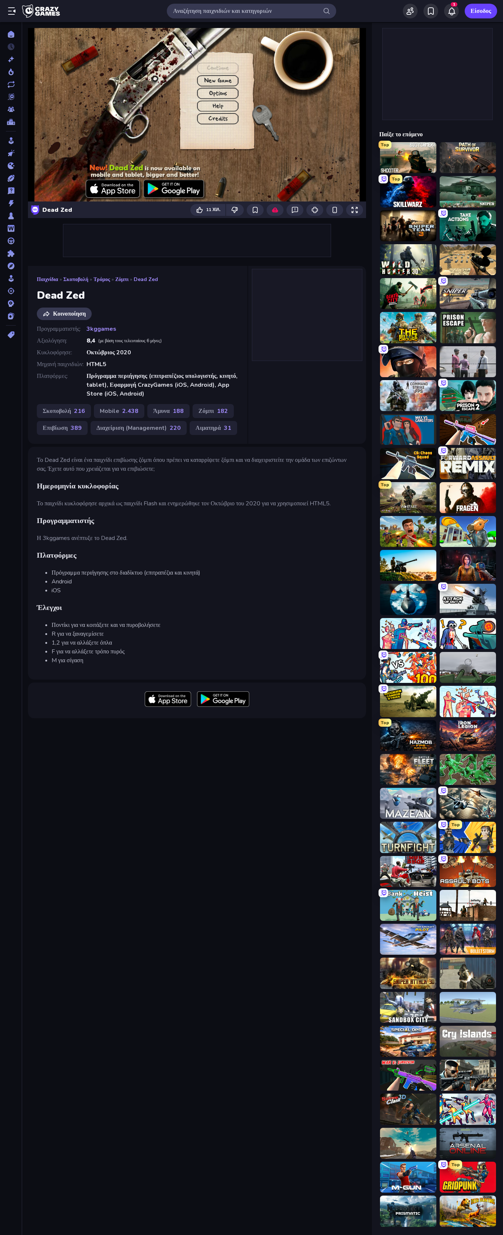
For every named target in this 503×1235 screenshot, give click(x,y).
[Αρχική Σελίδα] (11, 34)
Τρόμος (102, 279)
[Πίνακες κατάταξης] (11, 122)
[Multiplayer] (11, 109)
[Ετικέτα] (11, 335)
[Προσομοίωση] (11, 278)
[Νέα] (11, 59)
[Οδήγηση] (11, 241)
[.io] (11, 165)
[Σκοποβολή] (11, 291)
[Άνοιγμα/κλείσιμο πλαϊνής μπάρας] (12, 11)
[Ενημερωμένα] (11, 84)
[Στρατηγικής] (11, 303)
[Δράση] (11, 203)
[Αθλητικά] (11, 178)
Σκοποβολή (75, 279)
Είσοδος (481, 11)
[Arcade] (11, 140)
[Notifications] (451, 11)
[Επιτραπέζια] (11, 216)
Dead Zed (146, 279)
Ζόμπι (122, 279)
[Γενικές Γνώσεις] (11, 191)
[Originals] (11, 97)
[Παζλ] (11, 253)
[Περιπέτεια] (11, 266)
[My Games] (430, 11)
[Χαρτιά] (11, 316)
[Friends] (410, 11)
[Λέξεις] (11, 228)
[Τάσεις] (11, 72)
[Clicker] (11, 153)
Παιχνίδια (47, 279)
